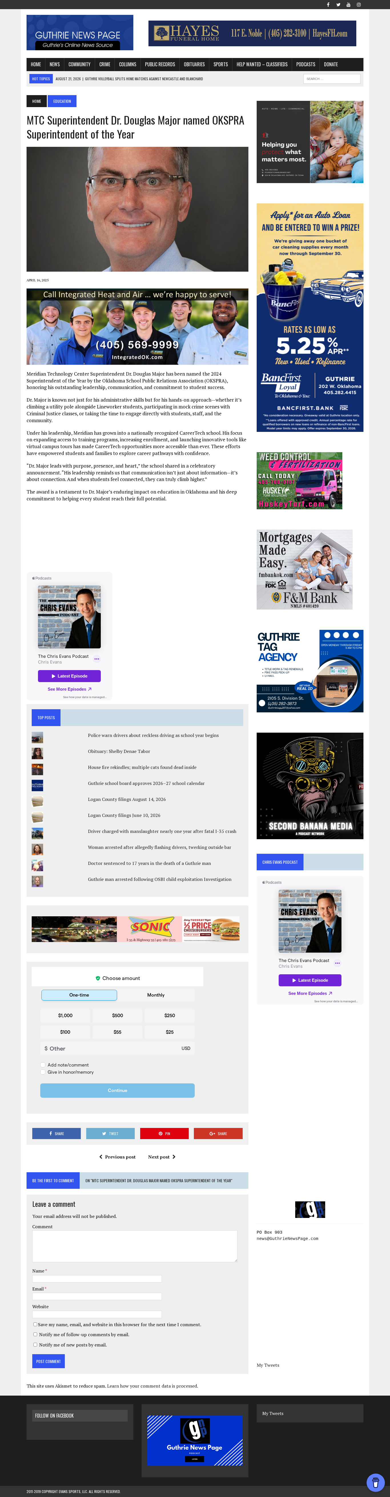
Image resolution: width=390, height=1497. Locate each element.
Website (40, 1306)
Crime (104, 64)
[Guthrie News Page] (80, 32)
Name (38, 1271)
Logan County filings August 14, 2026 (127, 799)
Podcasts (305, 64)
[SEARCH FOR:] (332, 78)
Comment (42, 1226)
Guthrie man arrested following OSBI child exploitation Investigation (160, 879)
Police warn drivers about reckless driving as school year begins (153, 735)
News (55, 64)
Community (80, 64)
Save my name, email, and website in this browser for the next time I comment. (119, 1324)
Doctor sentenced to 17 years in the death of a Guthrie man (149, 863)
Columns (127, 64)
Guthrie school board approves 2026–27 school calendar (146, 783)
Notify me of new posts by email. (73, 1345)
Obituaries (194, 64)
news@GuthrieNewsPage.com (287, 1239)
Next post (159, 1157)
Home (36, 64)
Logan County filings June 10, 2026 (124, 815)
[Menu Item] (328, 4)
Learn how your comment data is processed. (152, 1386)
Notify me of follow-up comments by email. (84, 1334)
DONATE (331, 64)
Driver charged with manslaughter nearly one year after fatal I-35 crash (162, 831)
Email (38, 1289)
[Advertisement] (137, 536)
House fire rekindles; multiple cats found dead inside (142, 767)
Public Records (160, 64)
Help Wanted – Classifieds (262, 64)
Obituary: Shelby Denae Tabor (119, 751)
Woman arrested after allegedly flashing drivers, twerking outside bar (159, 847)
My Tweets (268, 1365)
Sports (221, 64)
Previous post (120, 1157)
